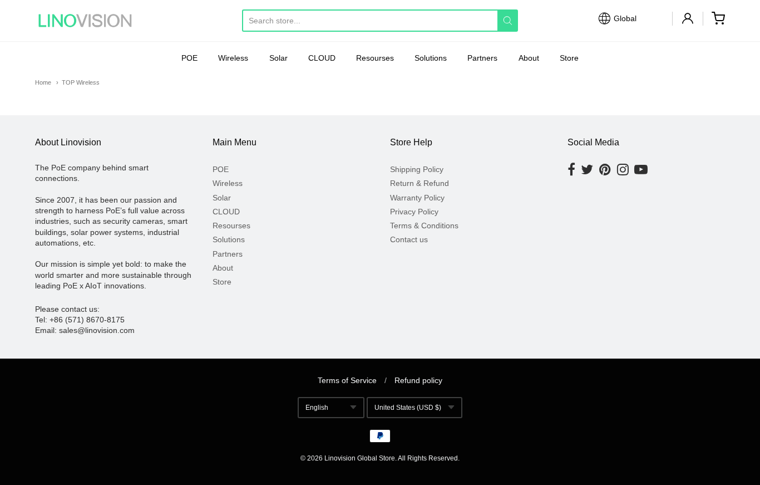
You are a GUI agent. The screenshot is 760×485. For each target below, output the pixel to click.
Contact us (409, 239)
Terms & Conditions (424, 225)
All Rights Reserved (428, 458)
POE (189, 57)
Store (569, 57)
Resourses (375, 57)
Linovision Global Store (359, 458)
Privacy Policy (414, 211)
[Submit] (507, 20)
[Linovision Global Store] (85, 21)
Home (43, 82)
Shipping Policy (416, 169)
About (529, 57)
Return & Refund (419, 183)
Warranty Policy (417, 197)
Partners (482, 57)
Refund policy (418, 380)
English (316, 407)
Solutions (430, 57)
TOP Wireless (81, 82)
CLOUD (321, 57)
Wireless (233, 57)
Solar (278, 57)
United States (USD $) (407, 407)
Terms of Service (347, 380)
